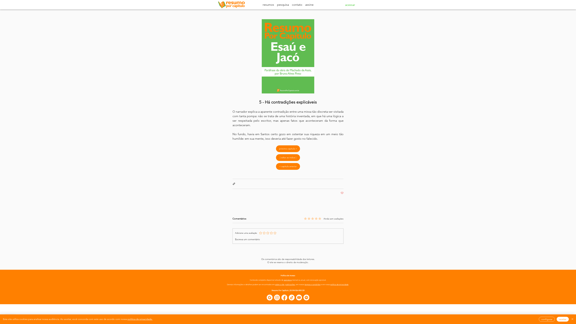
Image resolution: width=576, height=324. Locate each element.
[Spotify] (306, 297)
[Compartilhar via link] (233, 183)
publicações (290, 284)
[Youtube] (299, 297)
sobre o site (279, 284)
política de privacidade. (140, 319)
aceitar (562, 319)
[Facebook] (284, 297)
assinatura (288, 280)
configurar (546, 319)
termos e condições (312, 284)
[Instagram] (277, 297)
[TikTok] (292, 297)
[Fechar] (572, 319)
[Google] (270, 297)
